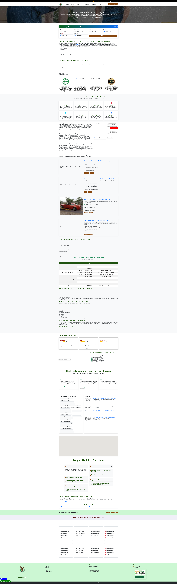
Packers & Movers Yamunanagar (80, 546)
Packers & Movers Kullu (63, 556)
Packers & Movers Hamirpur (110, 556)
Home (67, 4)
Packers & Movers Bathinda (110, 539)
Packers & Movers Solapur (79, 527)
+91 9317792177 (76, 501)
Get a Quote (104, 1)
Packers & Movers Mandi (79, 556)
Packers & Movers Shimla (63, 554)
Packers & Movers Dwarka (63, 529)
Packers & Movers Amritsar (94, 537)
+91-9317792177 (137, 566)
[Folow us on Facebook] (19, 577)
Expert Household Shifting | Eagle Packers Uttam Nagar (98, 220)
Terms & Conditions (49, 571)
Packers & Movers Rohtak (109, 546)
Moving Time (76, 33)
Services (61, 33)
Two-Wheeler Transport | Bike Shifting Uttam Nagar (97, 161)
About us (47, 566)
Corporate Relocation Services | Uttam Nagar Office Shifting (99, 178)
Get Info (86, 191)
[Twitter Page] (115, 1)
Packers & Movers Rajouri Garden (95, 531)
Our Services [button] (86, 4)
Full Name (61, 29)
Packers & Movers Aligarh (79, 537)
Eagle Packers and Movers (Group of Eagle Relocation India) (22, 573)
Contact (100, 4)
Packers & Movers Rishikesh (64, 550)
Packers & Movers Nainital (79, 552)
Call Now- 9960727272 (114, 4)
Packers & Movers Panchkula (80, 548)
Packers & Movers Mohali (94, 539)
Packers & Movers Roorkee (94, 550)
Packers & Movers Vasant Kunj (110, 529)
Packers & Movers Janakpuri (79, 529)
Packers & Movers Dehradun (95, 548)
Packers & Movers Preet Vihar (110, 531)
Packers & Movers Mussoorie (110, 552)
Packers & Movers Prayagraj (110, 535)
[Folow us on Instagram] (23, 577)
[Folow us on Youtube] (25, 577)
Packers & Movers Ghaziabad (95, 533)
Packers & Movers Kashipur (110, 550)
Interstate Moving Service (94, 570)
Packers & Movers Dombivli (64, 527)
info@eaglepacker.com (66, 501)
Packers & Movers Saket (94, 529)
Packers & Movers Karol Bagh (80, 531)
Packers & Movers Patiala (79, 539)
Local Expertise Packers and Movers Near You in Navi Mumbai (104, 417)
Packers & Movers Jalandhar (64, 539)
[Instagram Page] (113, 1)
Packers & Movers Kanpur (63, 535)
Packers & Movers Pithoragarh (95, 552)
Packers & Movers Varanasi (94, 535)
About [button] (72, 4)
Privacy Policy (48, 570)
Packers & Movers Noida (63, 533)
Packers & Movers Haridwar (110, 548)
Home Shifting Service (93, 566)
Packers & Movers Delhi (94, 527)
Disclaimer (47, 574)
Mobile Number (76, 29)
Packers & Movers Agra (79, 535)
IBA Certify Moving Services (94, 571)
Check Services (87, 172)
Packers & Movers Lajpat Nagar (64, 531)
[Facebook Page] (110, 1)
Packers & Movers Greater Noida (80, 533)
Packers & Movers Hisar (94, 546)
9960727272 (116, 26)
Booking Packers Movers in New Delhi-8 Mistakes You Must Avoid (104, 398)
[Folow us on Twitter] (21, 577)
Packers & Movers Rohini (109, 527)
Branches (94, 4)
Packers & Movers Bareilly (64, 537)
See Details (86, 212)
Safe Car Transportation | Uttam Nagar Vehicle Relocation (99, 199)
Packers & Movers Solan (109, 554)
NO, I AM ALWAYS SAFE (114, 512)
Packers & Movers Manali (79, 554)
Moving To (105, 29)
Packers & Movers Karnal (63, 546)
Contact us (48, 567)
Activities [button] (79, 4)
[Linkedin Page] (117, 1)
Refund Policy (48, 572)
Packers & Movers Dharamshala (95, 554)
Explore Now (86, 234)
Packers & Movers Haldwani (79, 550)
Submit (103, 35)
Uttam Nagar (78, 44)
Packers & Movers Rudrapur (64, 552)
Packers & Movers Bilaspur (94, 556)
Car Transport (92, 567)
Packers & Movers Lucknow (109, 533)
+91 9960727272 (82, 501)
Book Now (91, 172)
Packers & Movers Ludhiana (110, 537)
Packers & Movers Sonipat (64, 548)
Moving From (91, 29)
